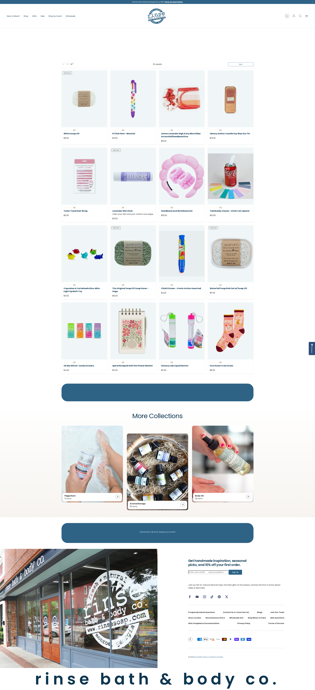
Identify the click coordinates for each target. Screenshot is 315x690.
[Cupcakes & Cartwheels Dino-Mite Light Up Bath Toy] (84, 253)
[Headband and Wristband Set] (182, 176)
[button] (306, 16)
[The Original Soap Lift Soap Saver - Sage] (133, 253)
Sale (43, 16)
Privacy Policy (243, 623)
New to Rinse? (13, 16)
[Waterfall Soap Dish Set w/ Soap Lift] (230, 253)
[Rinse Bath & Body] (79, 608)
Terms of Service (276, 623)
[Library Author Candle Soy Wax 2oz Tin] (230, 98)
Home (64, 32)
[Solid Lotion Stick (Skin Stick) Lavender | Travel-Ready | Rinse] (133, 176)
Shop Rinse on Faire (257, 618)
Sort (241, 64)
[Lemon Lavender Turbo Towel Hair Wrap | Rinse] (84, 176)
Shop (26, 16)
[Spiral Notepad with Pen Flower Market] (133, 330)
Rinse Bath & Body (201, 657)
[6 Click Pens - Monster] (133, 98)
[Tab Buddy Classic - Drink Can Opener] (230, 176)
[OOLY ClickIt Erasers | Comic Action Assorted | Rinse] (182, 253)
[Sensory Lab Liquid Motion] (182, 330)
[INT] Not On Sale (73, 32)
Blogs (259, 612)
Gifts (34, 16)
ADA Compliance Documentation (203, 623)
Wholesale (70, 16)
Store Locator (194, 618)
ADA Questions (277, 618)
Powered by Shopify (216, 657)
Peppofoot (70, 495)
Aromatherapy (138, 503)
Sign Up (235, 572)
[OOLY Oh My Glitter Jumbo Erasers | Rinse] (84, 330)
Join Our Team (277, 612)
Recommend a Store (215, 618)
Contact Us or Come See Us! (236, 612)
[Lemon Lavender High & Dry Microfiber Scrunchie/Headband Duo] (182, 98)
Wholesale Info (236, 618)
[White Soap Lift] (84, 98)
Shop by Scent (55, 16)
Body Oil (199, 495)
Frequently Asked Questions (201, 612)
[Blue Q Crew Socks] (230, 330)
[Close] (313, 2)
